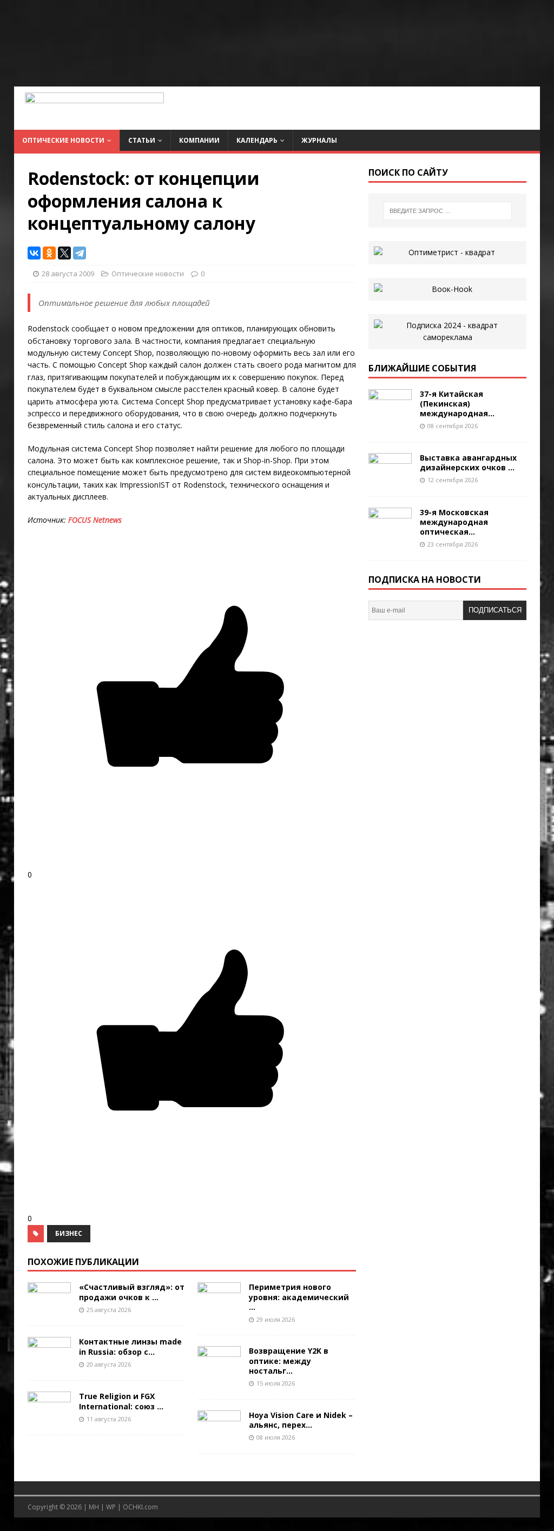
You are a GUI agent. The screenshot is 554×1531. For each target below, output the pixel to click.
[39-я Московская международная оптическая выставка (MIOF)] (390, 533)
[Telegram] (79, 253)
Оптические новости (63, 140)
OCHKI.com (140, 1507)
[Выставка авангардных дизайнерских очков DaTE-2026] (390, 479)
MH (94, 1507)
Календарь (257, 140)
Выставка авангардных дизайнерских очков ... (468, 462)
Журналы (319, 140)
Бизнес (68, 1233)
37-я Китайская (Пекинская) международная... (457, 403)
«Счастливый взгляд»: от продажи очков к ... (131, 1292)
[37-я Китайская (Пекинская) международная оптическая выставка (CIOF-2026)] (390, 415)
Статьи (141, 140)
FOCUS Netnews (95, 520)
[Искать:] (448, 211)
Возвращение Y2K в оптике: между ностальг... (288, 1360)
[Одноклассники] (49, 253)
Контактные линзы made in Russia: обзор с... (130, 1346)
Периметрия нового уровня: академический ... (299, 1297)
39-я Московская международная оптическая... (454, 522)
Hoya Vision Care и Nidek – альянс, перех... (301, 1420)
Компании (199, 140)
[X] (64, 253)
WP (111, 1507)
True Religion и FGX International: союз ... (121, 1401)
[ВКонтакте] (34, 253)
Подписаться (495, 610)
